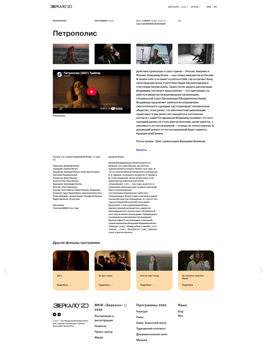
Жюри (99, 337)
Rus (180, 316)
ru (215, 7)
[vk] (54, 314)
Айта (59, 276)
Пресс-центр (104, 332)
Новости (100, 326)
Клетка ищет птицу (149, 276)
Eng (180, 311)
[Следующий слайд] (261, 270)
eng (209, 7)
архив (194, 7)
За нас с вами (105, 276)
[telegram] (59, 314)
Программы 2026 (151, 305)
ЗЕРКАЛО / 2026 (177, 7)
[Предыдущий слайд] (6, 270)
